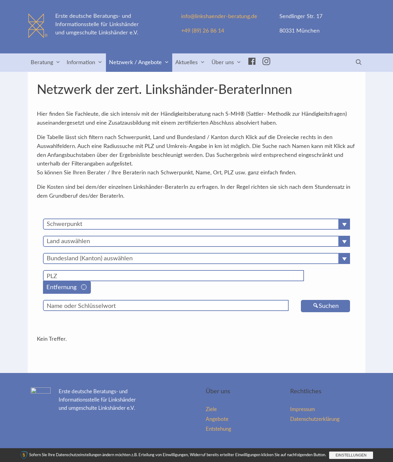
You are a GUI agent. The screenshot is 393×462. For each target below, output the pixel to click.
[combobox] (196, 224)
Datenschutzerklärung (315, 419)
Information (81, 62)
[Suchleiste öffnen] (358, 62)
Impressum (302, 409)
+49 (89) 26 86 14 (202, 31)
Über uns (223, 62)
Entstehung (218, 429)
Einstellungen (351, 455)
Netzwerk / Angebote (135, 62)
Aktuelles (186, 62)
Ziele (211, 409)
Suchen (329, 306)
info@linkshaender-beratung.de (219, 16)
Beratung (42, 62)
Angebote (217, 419)
